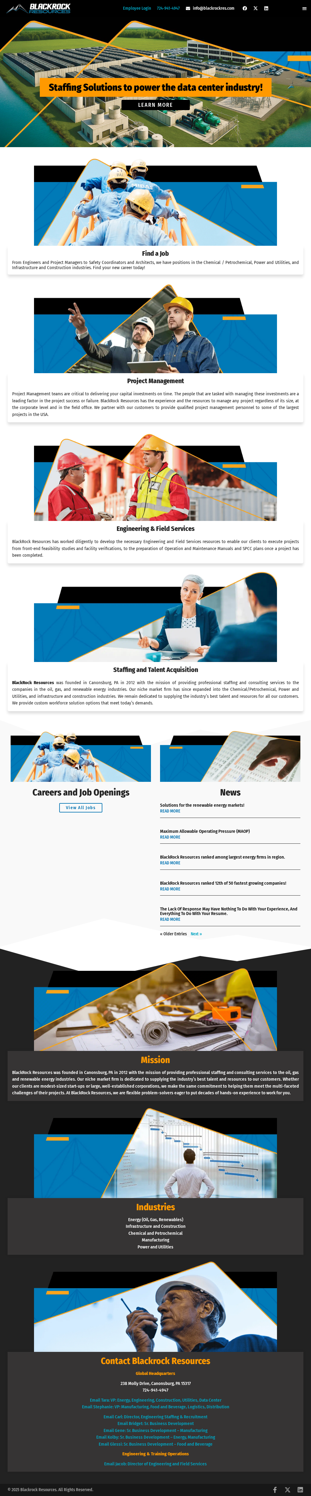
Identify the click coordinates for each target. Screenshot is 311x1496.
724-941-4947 (168, 8)
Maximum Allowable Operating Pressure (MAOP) (205, 831)
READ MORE (170, 811)
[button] (304, 8)
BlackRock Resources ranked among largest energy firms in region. (222, 857)
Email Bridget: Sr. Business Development (156, 1423)
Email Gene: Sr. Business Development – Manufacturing (155, 1430)
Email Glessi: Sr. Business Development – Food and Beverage (156, 1444)
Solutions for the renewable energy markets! (202, 805)
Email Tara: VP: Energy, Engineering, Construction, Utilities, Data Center (155, 1400)
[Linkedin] (266, 8)
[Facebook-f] (275, 1490)
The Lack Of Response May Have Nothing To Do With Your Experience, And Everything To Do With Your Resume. (228, 911)
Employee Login (137, 8)
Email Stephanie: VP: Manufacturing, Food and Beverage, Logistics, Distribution (155, 1407)
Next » (196, 934)
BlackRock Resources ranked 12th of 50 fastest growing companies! (223, 883)
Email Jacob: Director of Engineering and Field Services (155, 1464)
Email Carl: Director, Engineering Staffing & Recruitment (155, 1417)
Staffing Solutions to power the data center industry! (155, 87)
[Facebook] (245, 8)
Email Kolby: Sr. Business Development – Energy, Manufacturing (155, 1437)
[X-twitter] (255, 8)
